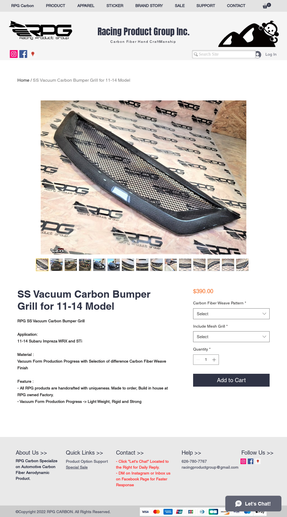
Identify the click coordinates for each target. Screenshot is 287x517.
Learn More (214, 306)
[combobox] (231, 328)
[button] (267, 5)
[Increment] (214, 374)
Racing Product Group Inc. (143, 31)
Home (23, 80)
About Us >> (31, 452)
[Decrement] (197, 374)
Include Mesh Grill (210, 341)
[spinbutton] (206, 374)
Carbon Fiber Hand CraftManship (143, 42)
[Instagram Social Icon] (14, 54)
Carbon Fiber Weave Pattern (219, 317)
